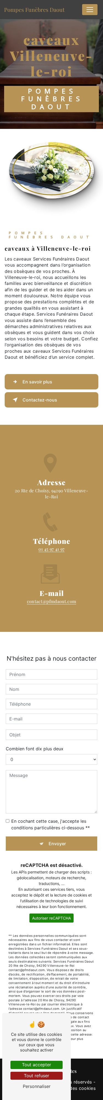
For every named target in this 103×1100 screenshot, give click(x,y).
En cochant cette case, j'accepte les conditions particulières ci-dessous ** (50, 824)
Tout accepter (36, 1064)
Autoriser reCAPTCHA (51, 918)
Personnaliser (37, 1086)
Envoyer (57, 843)
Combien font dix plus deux (34, 748)
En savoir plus (37, 381)
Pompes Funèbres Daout (34, 9)
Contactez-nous (40, 400)
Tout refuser (36, 1075)
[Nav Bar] (90, 9)
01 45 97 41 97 (51, 549)
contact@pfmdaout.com (51, 601)
